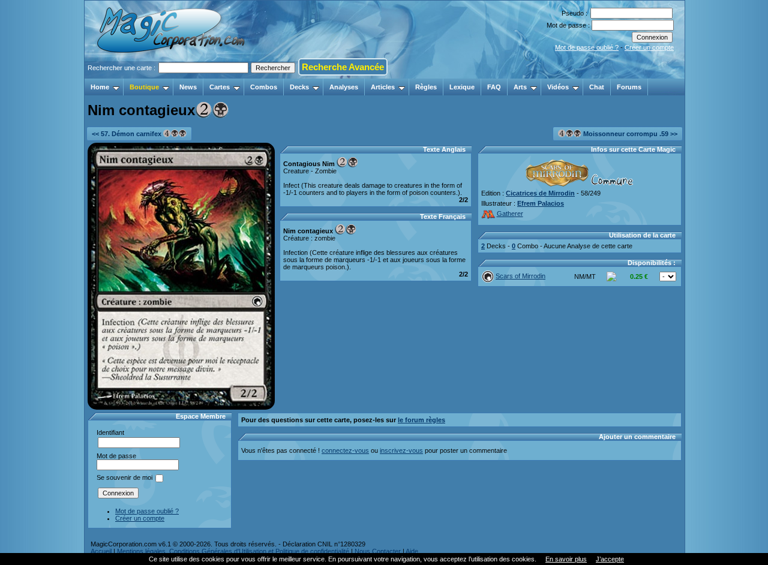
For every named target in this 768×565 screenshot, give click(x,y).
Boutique (144, 87)
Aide (412, 551)
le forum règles (421, 419)
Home (100, 87)
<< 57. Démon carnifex (127, 133)
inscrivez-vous (401, 450)
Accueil (101, 551)
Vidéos (558, 87)
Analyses (343, 87)
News (188, 87)
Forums (629, 87)
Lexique (462, 87)
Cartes (219, 87)
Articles (383, 87)
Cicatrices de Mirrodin (540, 193)
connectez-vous (345, 450)
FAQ (494, 87)
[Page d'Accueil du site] (172, 75)
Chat (596, 87)
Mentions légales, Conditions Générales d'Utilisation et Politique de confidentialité (233, 551)
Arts (520, 87)
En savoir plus (566, 559)
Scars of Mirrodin (520, 276)
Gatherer (510, 213)
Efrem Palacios (540, 203)
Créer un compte (649, 47)
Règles (426, 87)
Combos (263, 87)
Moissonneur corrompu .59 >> (629, 133)
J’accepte (610, 559)
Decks (299, 87)
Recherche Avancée (343, 67)
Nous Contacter (378, 551)
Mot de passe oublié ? (587, 47)
